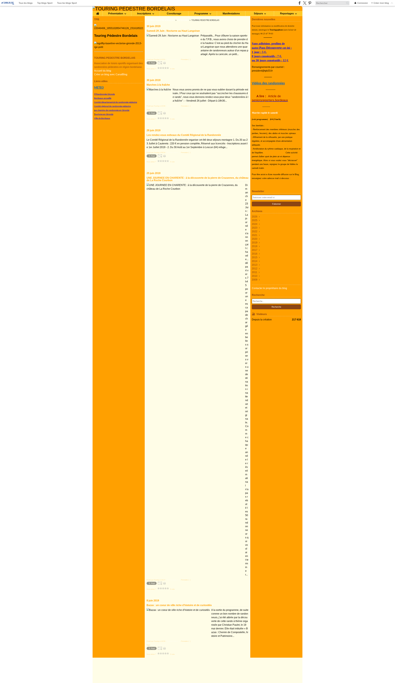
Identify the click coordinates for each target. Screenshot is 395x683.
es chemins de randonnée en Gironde (112, 110)
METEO (99, 87)
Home (97, 12)
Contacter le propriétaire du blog (269, 288)
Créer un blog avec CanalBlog (110, 74)
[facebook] (299, 3)
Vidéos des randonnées (268, 83)
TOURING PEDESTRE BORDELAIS (161, 20)
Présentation (115, 13)
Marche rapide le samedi (265, 112)
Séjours (258, 13)
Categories (183, 20)
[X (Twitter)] (305, 3)
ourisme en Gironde (104, 114)
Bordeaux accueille (102, 98)
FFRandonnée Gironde (104, 94)
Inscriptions (144, 13)
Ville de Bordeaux (102, 118)
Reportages (287, 13)
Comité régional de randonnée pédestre (112, 106)
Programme (201, 13)
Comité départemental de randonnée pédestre (115, 102)
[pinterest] (310, 3)
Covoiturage (174, 13)
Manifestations (231, 13)
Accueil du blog (102, 70)
